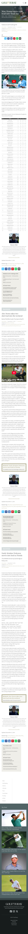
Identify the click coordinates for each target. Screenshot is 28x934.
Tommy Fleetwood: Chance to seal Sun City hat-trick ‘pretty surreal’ (9, 288)
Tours (6, 15)
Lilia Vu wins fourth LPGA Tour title (10, 769)
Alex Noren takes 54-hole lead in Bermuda (7, 538)
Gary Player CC (14, 30)
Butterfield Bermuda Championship (18, 324)
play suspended (9, 325)
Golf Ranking (5, 783)
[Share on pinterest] (14, 38)
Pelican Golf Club (5, 737)
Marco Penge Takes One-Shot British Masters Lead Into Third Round (12, 828)
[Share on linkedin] (11, 38)
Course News (4, 793)
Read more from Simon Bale (14, 257)
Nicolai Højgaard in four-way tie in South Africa (8, 292)
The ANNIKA (6, 567)
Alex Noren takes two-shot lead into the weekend (8, 534)
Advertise (14, 921)
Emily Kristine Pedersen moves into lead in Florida (8, 764)
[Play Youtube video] (14, 81)
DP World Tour (10, 15)
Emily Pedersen (9, 566)
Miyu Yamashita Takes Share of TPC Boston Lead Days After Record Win (14, 850)
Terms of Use (14, 924)
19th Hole (4, 788)
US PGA (3, 798)
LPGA (7, 564)
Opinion (4, 785)
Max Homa (20, 30)
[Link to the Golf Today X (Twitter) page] (17, 911)
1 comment (19, 27)
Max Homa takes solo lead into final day (10, 297)
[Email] (20, 38)
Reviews (4, 800)
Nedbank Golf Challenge (10, 265)
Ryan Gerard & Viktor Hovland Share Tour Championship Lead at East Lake (13, 893)
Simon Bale (4, 27)
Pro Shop (4, 795)
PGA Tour (8, 322)
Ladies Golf (14, 566)
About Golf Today (14, 920)
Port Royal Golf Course (16, 325)
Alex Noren (8, 324)
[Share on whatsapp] (17, 38)
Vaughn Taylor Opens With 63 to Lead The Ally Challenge (13, 871)
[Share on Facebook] (8, 38)
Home (3, 15)
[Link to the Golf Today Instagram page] (14, 911)
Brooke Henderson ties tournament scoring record (8, 760)
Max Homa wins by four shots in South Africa (7, 301)
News (3, 780)
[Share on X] (5, 38)
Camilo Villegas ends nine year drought (10, 540)
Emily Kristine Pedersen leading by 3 (10, 766)
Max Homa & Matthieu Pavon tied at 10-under (7, 295)
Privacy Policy (14, 923)
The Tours (14, 28)
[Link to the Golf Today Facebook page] (11, 911)
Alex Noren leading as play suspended (10, 531)
